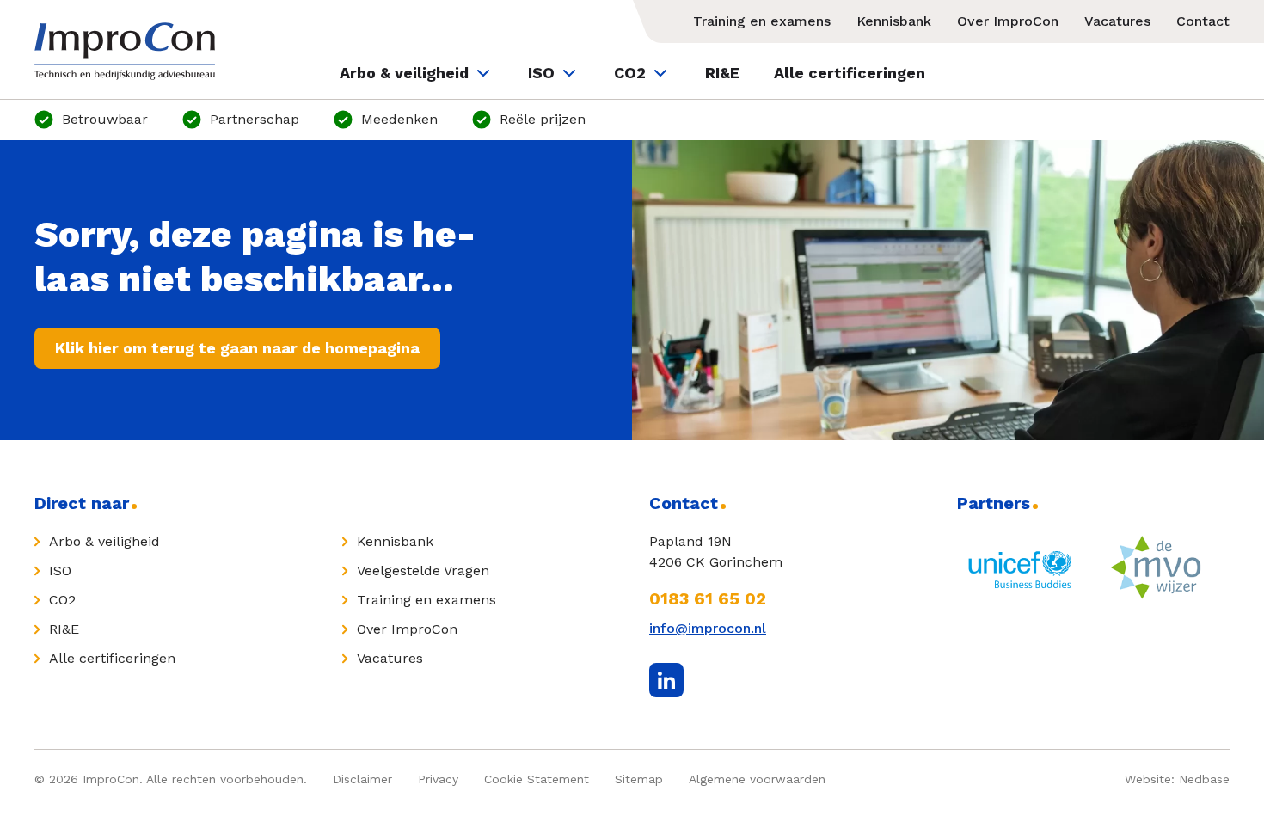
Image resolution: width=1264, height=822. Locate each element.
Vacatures (1117, 21)
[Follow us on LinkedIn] (666, 680)
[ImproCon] (124, 51)
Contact (1203, 21)
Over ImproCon (1007, 21)
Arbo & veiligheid (404, 73)
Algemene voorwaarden (757, 779)
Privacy (438, 779)
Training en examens (762, 21)
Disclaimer (362, 779)
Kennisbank (893, 21)
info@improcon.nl (707, 628)
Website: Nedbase (1177, 779)
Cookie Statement (536, 779)
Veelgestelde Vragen (423, 570)
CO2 (630, 73)
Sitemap (639, 779)
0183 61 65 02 (707, 598)
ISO (541, 73)
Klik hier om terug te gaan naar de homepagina (237, 348)
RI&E (722, 73)
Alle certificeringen (849, 73)
